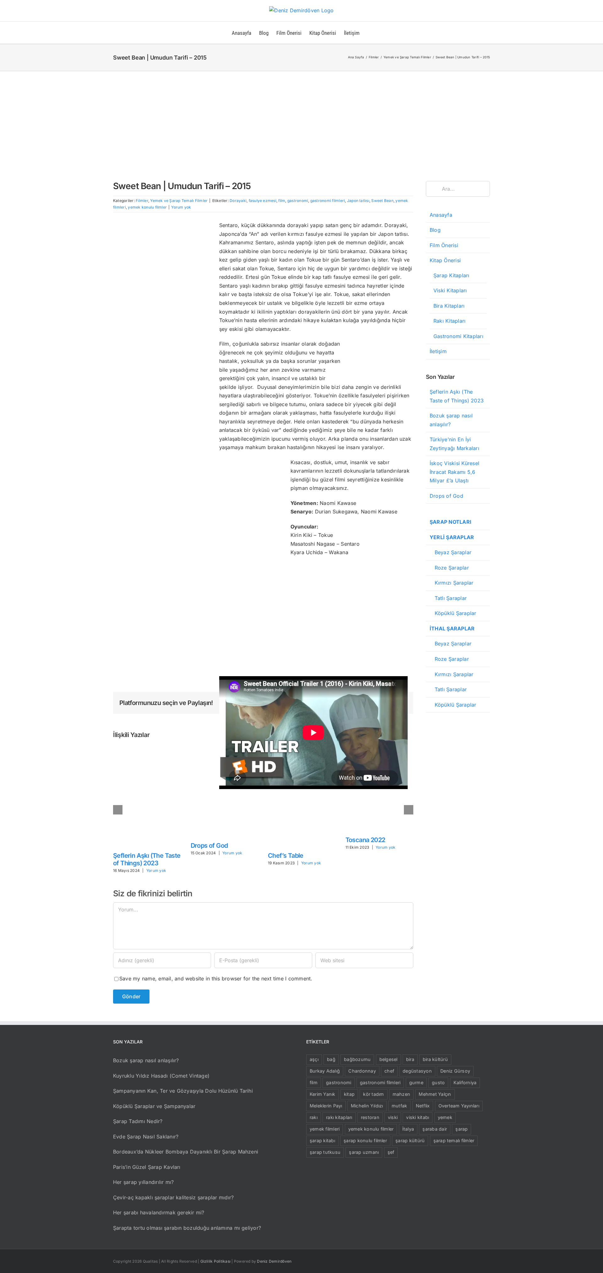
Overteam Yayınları (458, 1105)
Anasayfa (441, 215)
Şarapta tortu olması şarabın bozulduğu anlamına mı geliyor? (187, 1228)
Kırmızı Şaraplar (452, 583)
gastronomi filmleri (327, 200)
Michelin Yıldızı (367, 1105)
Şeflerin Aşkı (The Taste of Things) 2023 (147, 859)
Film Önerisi (444, 245)
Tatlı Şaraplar (448, 598)
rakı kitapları (339, 1117)
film (281, 200)
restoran (370, 1117)
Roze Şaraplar (449, 568)
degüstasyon (417, 1071)
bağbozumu (357, 1059)
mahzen (401, 1094)
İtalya (408, 1129)
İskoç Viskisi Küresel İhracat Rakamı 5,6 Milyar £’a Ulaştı (454, 472)
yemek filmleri (325, 1129)
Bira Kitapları (448, 306)
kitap (349, 1094)
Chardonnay (362, 1071)
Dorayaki (238, 200)
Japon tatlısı (358, 200)
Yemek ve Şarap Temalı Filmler (179, 200)
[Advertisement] (301, 118)
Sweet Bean (382, 200)
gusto (438, 1082)
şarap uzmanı (364, 1152)
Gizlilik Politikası (215, 1261)
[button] (369, 33)
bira (410, 1059)
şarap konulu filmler (365, 1140)
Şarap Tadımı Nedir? (138, 1121)
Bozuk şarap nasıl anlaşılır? (146, 1060)
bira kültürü (435, 1059)
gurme (416, 1082)
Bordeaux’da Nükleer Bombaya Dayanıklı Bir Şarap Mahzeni (185, 1151)
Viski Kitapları (450, 290)
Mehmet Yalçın (435, 1094)
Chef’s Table (285, 855)
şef (391, 1152)
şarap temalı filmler (454, 1140)
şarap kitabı (322, 1140)
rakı (314, 1117)
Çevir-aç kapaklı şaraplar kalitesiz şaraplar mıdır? (173, 1197)
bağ (331, 1059)
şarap (461, 1129)
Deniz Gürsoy (455, 1071)
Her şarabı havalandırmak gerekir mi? (158, 1212)
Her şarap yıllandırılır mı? (143, 1182)
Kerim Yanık (322, 1094)
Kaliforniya (465, 1082)
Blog (435, 230)
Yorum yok (181, 207)
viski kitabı (417, 1117)
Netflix (423, 1105)
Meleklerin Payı (326, 1105)
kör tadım (373, 1094)
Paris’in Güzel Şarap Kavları (147, 1167)
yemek (445, 1117)
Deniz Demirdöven (274, 1261)
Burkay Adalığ (325, 1071)
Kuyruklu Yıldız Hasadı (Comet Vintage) (161, 1076)
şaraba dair (434, 1129)
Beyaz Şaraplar (450, 552)
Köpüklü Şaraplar (453, 613)
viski (393, 1117)
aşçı (314, 1059)
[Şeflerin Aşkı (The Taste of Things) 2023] (147, 749)
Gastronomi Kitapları (458, 336)
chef (389, 1071)
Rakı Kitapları (449, 321)
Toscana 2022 (365, 840)
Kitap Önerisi (445, 260)
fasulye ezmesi (262, 200)
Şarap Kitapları (451, 275)
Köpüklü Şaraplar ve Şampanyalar (154, 1106)
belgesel (388, 1059)
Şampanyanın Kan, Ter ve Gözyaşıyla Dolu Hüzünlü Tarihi (183, 1091)
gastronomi (297, 200)
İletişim (438, 351)
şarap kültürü (410, 1140)
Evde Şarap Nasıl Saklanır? (145, 1136)
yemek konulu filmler (147, 207)
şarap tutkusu (325, 1152)
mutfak (399, 1105)
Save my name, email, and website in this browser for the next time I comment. (215, 978)
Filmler (142, 200)
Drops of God (209, 845)
